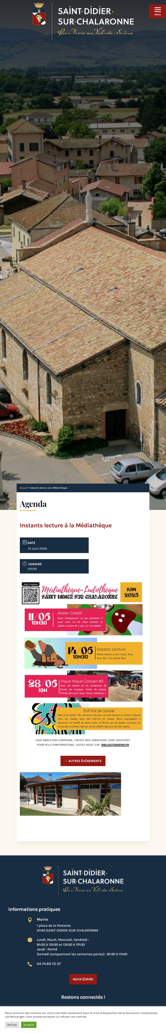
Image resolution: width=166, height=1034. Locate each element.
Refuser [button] (12, 1024)
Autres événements (85, 761)
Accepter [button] (28, 1024)
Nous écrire (83, 979)
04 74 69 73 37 (49, 964)
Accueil (24, 487)
